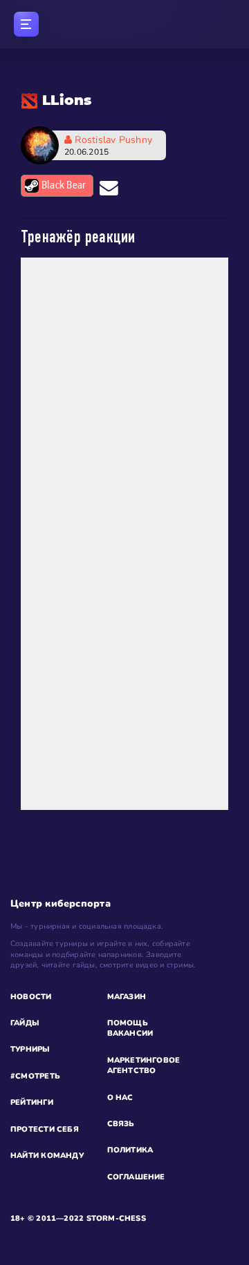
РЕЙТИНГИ (31, 1102)
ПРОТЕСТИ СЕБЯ (44, 1129)
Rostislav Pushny (108, 145)
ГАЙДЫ (24, 1023)
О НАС (120, 1097)
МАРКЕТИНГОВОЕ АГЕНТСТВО (144, 1065)
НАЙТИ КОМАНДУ (47, 1155)
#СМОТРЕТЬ (35, 1076)
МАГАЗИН (127, 997)
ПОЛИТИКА (130, 1150)
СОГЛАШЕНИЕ (136, 1177)
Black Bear (64, 185)
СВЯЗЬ (121, 1124)
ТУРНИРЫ (30, 1049)
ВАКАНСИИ (130, 1033)
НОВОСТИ (31, 997)
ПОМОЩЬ (127, 1023)
